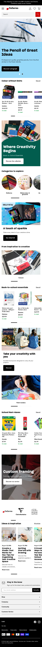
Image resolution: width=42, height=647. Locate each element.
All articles (37, 523)
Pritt (19, 439)
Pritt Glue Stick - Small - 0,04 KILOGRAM (23, 434)
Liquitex (4, 106)
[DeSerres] (12, 8)
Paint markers (21, 402)
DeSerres (9, 193)
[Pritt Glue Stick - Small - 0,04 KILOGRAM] (25, 423)
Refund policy (5, 629)
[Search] (37, 14)
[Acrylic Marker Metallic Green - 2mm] (25, 92)
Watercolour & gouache (25, 193)
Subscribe (36, 590)
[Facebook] (35, 622)
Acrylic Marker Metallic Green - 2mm (23, 103)
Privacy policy (13, 629)
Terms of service (23, 629)
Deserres (20, 312)
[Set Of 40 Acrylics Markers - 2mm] (9, 92)
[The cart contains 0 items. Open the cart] (39, 8)
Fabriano (4, 314)
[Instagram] (39, 622)
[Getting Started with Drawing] (25, 534)
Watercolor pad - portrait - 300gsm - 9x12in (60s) (8, 309)
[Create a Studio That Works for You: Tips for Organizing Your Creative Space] (9, 534)
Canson (21, 278)
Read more (5, 569)
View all (38, 81)
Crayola (4, 439)
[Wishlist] (34, 8)
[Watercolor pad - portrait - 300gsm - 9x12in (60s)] (9, 298)
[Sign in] (30, 8)
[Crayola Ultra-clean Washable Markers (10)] (9, 423)
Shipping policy (32, 629)
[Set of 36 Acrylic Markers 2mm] (25, 298)
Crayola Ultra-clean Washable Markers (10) (8, 434)
